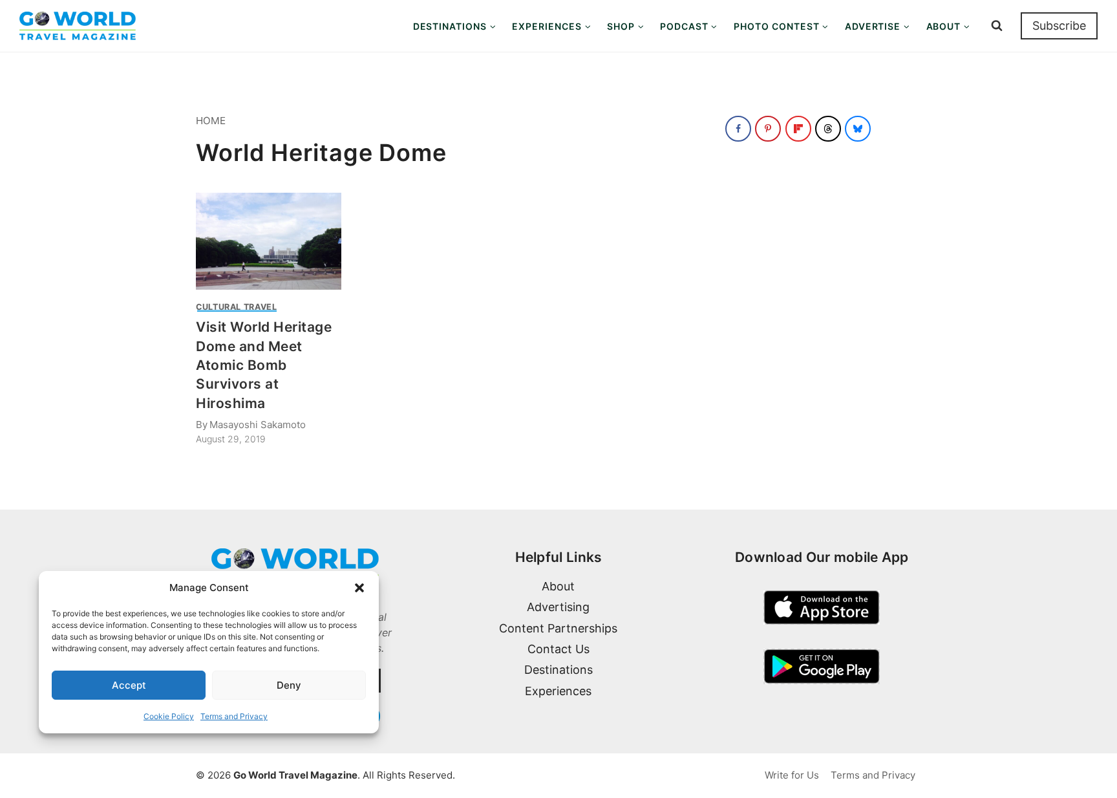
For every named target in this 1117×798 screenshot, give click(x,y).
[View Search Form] (996, 26)
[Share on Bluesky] (858, 129)
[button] (359, 587)
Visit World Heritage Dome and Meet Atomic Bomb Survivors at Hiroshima (264, 365)
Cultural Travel (236, 307)
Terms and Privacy (234, 716)
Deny (289, 685)
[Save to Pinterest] (768, 129)
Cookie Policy (169, 716)
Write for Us (792, 775)
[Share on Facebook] (738, 129)
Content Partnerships (558, 628)
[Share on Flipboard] (798, 129)
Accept (129, 685)
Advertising (558, 607)
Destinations (558, 669)
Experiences (558, 691)
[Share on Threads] (828, 129)
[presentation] (268, 241)
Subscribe (1059, 25)
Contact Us (558, 649)
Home (211, 120)
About (558, 586)
